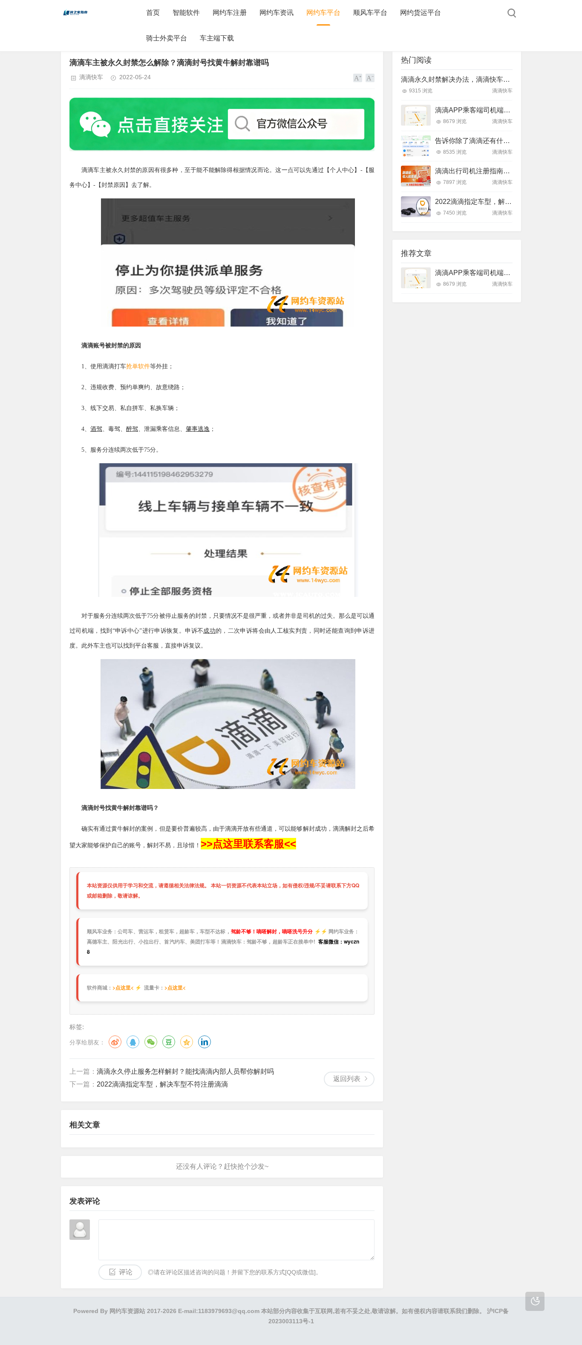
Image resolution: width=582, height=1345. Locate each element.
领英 (204, 1041)
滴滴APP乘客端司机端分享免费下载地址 (496, 110)
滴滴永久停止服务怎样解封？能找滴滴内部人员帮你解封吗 (185, 1071)
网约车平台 (323, 12)
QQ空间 (186, 1041)
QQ (133, 1041)
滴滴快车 (91, 77)
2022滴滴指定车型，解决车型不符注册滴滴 (162, 1084)
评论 (126, 1272)
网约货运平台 (420, 12)
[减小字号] (370, 78)
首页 (153, 12)
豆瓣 (168, 1041)
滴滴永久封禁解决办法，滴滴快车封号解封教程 (472, 79)
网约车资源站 (127, 1311)
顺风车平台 (370, 12)
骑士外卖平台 (166, 38)
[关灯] (535, 1301)
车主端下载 (217, 38)
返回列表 (346, 1078)
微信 (150, 1041)
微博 (115, 1041)
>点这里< (123, 987)
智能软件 (186, 12)
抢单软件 (138, 366)
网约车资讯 (276, 12)
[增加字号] (357, 78)
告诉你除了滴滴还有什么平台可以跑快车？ (500, 140)
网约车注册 (230, 12)
